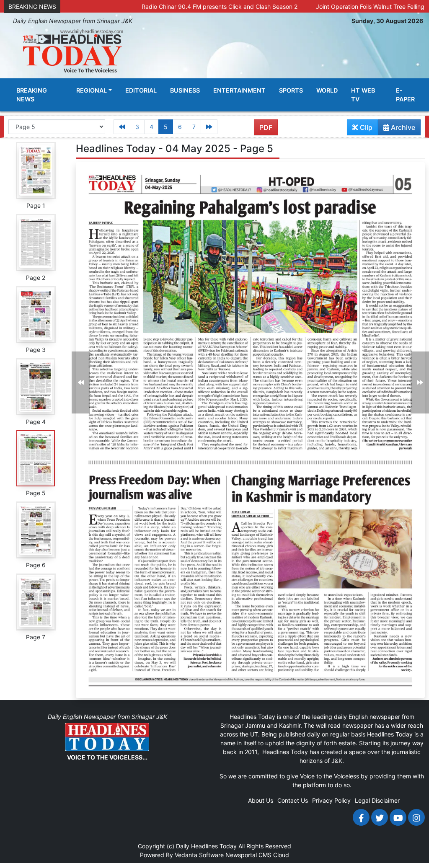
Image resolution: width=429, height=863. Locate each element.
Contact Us (292, 800)
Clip (365, 127)
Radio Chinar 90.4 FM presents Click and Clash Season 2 (191, 6)
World (327, 90)
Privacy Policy (331, 800)
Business (185, 90)
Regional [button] (91, 90)
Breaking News (31, 95)
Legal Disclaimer (377, 800)
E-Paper (405, 95)
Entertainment (239, 90)
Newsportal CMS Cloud (257, 854)
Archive (402, 127)
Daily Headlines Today (206, 846)
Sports (291, 90)
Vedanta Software (199, 854)
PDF (265, 127)
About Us (260, 800)
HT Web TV (363, 95)
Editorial (141, 90)
